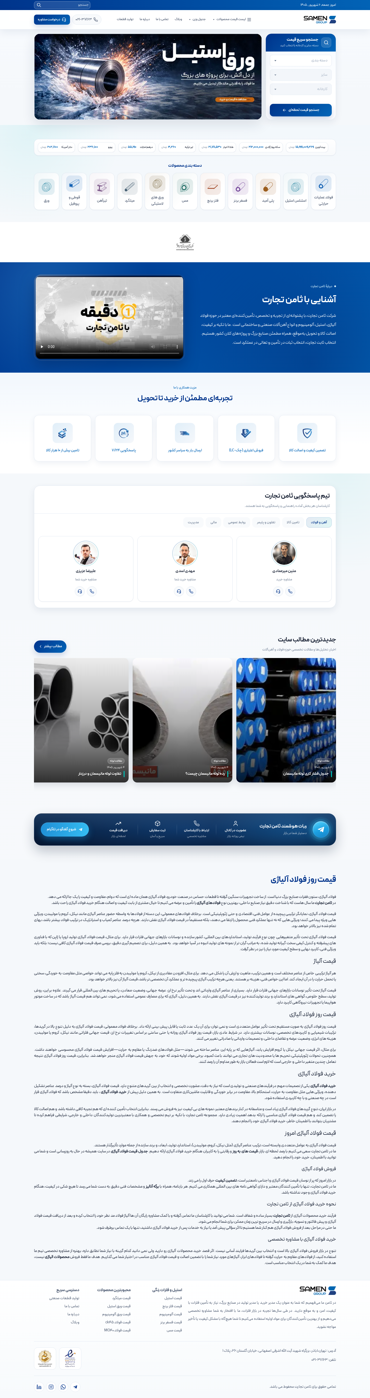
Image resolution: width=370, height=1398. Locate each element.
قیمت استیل (173, 1298)
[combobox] (301, 60)
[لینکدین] (39, 1387)
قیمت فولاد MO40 (117, 1330)
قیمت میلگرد (121, 1298)
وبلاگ (178, 19)
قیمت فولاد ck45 (118, 1322)
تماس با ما (162, 19)
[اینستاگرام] (51, 1387)
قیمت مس (174, 1330)
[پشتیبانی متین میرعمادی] (278, 591)
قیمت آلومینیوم (170, 1314)
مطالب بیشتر (53, 646)
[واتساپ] (63, 1387)
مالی (213, 522)
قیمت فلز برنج (172, 1306)
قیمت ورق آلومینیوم (116, 1314)
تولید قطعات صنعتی (64, 1298)
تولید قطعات (125, 19)
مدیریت (193, 522)
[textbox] (300, 60)
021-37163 (319, 1360)
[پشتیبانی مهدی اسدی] (179, 591)
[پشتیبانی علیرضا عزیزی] (80, 591)
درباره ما (145, 19)
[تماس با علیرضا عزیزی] (92, 591)
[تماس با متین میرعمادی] (290, 591)
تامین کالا (293, 522)
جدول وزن (199, 19)
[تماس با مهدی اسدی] (191, 591)
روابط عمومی (237, 522)
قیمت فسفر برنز (171, 1322)
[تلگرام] (75, 1387)
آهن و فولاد (319, 522)
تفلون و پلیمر (266, 522)
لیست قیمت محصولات (231, 19)
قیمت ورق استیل (119, 1306)
